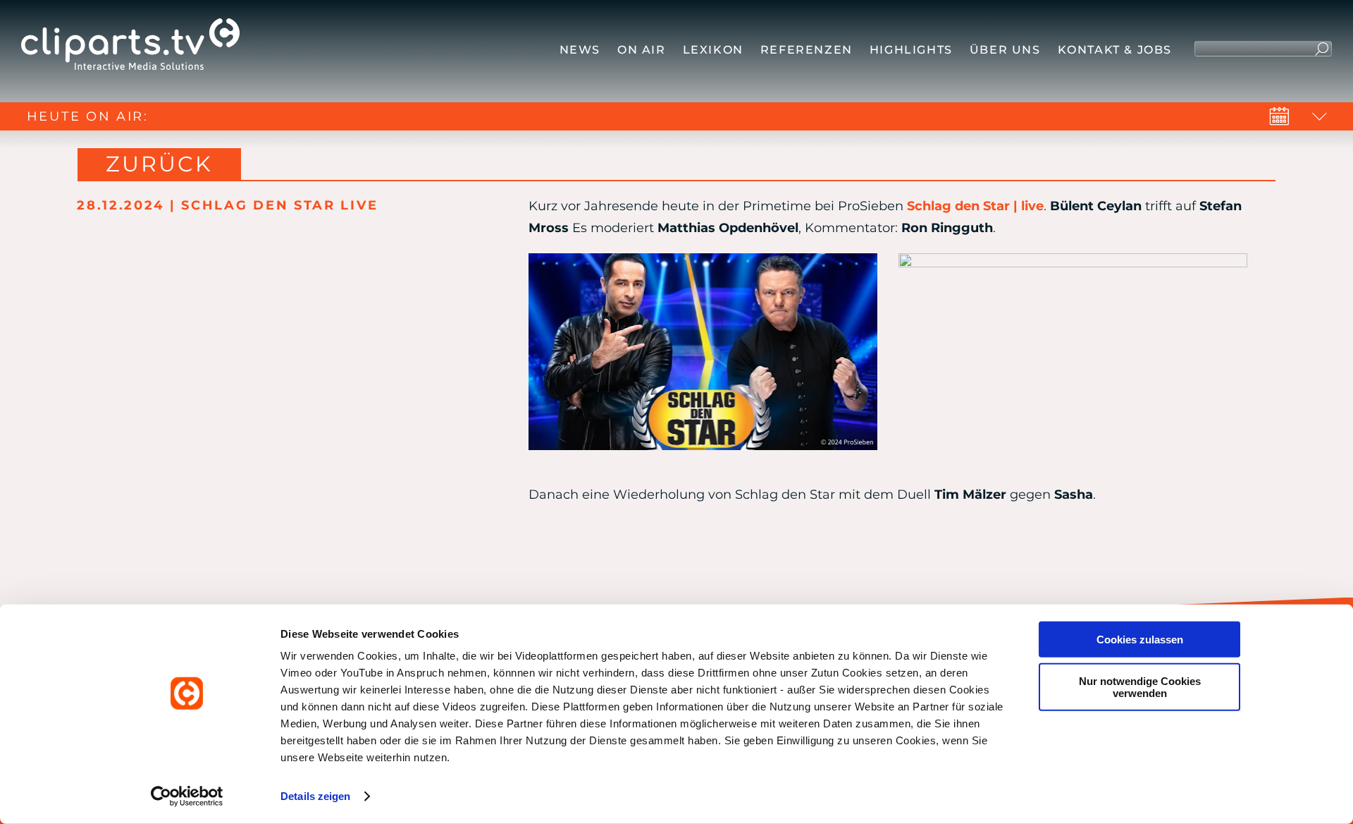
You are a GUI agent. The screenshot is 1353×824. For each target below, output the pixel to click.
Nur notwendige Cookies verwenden (1140, 686)
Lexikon (713, 49)
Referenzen (806, 49)
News (580, 49)
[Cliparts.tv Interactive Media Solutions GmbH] (130, 47)
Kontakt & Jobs (1115, 49)
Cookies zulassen (1139, 640)
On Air (641, 49)
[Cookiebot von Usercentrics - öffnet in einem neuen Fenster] (187, 796)
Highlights (911, 49)
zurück (159, 164)
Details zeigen (315, 796)
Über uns (1005, 49)
